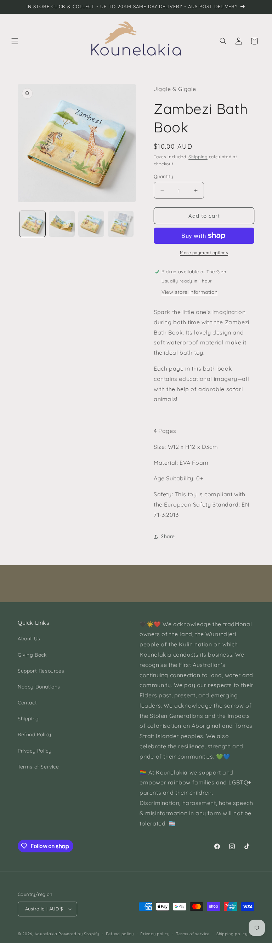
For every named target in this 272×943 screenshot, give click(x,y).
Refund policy (120, 933)
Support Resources (41, 671)
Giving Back (32, 655)
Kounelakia (46, 933)
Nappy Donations (39, 687)
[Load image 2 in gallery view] (62, 224)
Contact (27, 702)
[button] (15, 41)
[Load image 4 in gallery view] (121, 224)
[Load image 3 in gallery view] (91, 224)
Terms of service (193, 933)
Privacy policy (154, 933)
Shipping (198, 156)
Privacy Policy (34, 751)
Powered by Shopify (78, 933)
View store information (189, 292)
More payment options (204, 252)
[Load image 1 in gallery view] (32, 224)
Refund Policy (34, 734)
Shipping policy (232, 933)
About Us (29, 638)
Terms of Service (38, 767)
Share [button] (168, 536)
